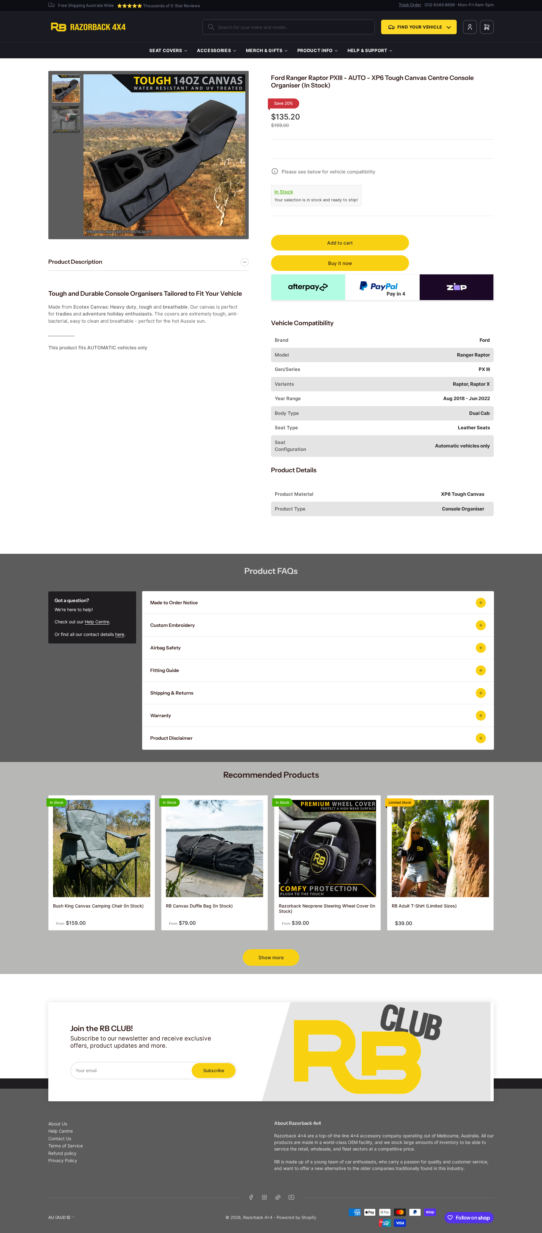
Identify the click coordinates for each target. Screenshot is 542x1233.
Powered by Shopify (296, 1217)
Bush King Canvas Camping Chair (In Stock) (98, 905)
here (119, 634)
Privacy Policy (62, 1160)
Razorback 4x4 (257, 1217)
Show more (271, 957)
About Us (57, 1123)
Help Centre (97, 621)
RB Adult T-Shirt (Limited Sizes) (424, 905)
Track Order (410, 4)
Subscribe (213, 1070)
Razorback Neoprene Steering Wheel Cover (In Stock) (327, 908)
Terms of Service (65, 1145)
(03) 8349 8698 (439, 4)
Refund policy (62, 1153)
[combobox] (289, 27)
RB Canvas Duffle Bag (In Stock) (199, 905)
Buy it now (340, 263)
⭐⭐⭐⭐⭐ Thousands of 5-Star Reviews (158, 5)
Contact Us (59, 1138)
